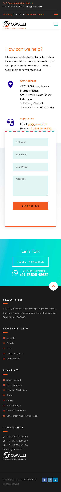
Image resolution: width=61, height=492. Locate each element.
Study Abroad (13, 380)
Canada (10, 343)
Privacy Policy (13, 405)
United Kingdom (14, 353)
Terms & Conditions (16, 410)
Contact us (19, 14)
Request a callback (30, 261)
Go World (28, 479)
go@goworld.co (37, 124)
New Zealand (13, 358)
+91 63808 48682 (40, 128)
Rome (9, 395)
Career (40, 14)
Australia (11, 338)
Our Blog (7, 14)
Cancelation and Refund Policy (22, 415)
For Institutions (14, 385)
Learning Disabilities (16, 390)
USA (8, 348)
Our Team (31, 14)
